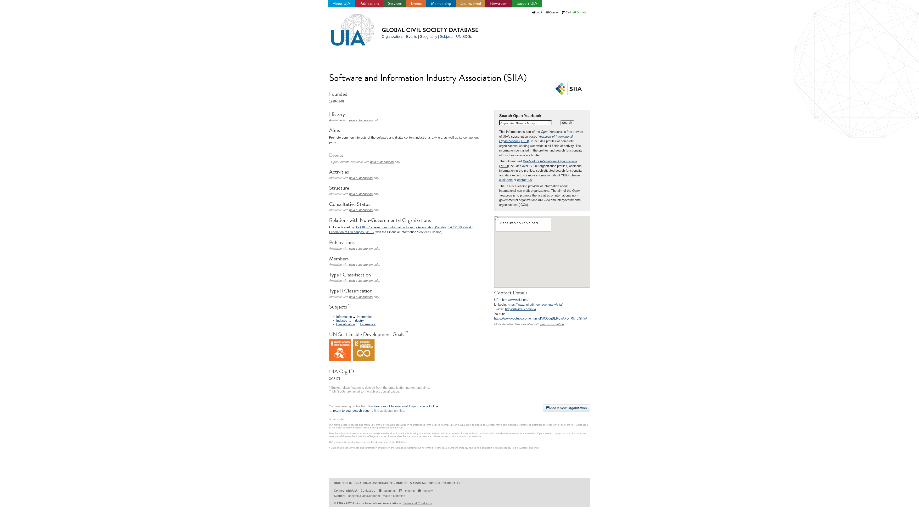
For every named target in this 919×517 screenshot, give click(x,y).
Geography (428, 36)
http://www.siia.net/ (515, 300)
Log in (539, 12)
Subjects (447, 36)
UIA (347, 27)
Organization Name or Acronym (518, 123)
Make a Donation (394, 496)
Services (395, 3)
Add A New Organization (568, 408)
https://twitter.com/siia (520, 309)
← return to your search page (349, 410)
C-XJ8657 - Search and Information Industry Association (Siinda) (401, 227)
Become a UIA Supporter (364, 496)
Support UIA (527, 3)
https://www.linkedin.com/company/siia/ (535, 304)
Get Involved (470, 3)
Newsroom (498, 3)
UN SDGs (464, 36)
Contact (554, 12)
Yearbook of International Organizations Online (406, 406)
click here (506, 180)
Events (416, 3)
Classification (345, 324)
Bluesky (427, 491)
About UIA (341, 3)
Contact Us (368, 490)
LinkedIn (409, 491)
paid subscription (552, 324)
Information (344, 317)
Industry (341, 320)
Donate (581, 12)
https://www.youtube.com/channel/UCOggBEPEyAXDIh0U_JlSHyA (540, 318)
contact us (524, 180)
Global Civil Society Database (430, 30)
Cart (568, 12)
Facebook (389, 491)
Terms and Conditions (417, 503)
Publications (369, 3)
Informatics (367, 324)
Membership (441, 3)
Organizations (392, 36)
